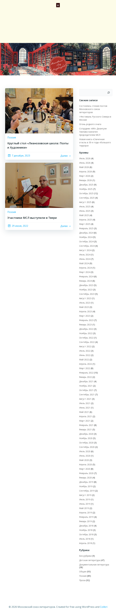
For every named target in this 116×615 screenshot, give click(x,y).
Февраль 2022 (86, 372)
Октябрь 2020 (86, 442)
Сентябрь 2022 (87, 342)
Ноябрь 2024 (85, 237)
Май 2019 (84, 508)
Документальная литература (94, 564)
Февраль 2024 (86, 276)
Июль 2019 (84, 499)
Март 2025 (84, 224)
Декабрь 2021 (86, 381)
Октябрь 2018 (86, 534)
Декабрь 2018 (86, 525)
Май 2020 (84, 460)
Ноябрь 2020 (85, 438)
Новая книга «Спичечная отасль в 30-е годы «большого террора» (95, 142)
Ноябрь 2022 (85, 333)
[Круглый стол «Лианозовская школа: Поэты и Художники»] (39, 110)
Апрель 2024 (85, 267)
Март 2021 (84, 420)
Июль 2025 (84, 206)
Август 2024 (85, 250)
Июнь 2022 (84, 355)
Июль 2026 (84, 158)
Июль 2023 (84, 302)
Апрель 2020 (85, 464)
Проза (82, 580)
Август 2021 (85, 398)
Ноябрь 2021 (85, 385)
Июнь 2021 (84, 407)
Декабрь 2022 (86, 328)
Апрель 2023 (85, 311)
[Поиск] (108, 92)
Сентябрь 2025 (87, 197)
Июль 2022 (84, 350)
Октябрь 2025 (86, 193)
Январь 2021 (85, 429)
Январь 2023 (85, 324)
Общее (82, 571)
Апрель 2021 (85, 416)
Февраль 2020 (86, 473)
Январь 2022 (85, 377)
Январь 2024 (85, 280)
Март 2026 (84, 175)
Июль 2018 (84, 538)
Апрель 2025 (85, 219)
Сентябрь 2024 (87, 245)
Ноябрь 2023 (85, 289)
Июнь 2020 (84, 455)
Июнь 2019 (84, 503)
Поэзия (11, 137)
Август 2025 (85, 202)
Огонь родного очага (90, 124)
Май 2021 (84, 412)
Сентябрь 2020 (87, 447)
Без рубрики (85, 555)
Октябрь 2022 (86, 337)
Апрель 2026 (85, 171)
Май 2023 (84, 307)
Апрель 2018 (85, 543)
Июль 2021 (84, 403)
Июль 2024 (84, 254)
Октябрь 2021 (86, 390)
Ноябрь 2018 (85, 530)
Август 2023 (85, 298)
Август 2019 (85, 495)
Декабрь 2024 (86, 232)
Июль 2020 (84, 451)
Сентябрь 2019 (87, 490)
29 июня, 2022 (20, 226)
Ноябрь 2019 (85, 486)
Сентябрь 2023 (87, 293)
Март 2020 (84, 468)
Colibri (103, 607)
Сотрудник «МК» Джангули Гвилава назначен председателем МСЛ (93, 131)
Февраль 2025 (86, 228)
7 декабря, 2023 (21, 155)
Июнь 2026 (84, 162)
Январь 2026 (85, 180)
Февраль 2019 (86, 516)
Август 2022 (85, 346)
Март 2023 (84, 315)
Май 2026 (84, 167)
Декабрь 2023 (86, 285)
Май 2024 (84, 263)
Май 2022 (84, 359)
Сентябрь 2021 (87, 394)
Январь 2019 (85, 521)
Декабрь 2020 (86, 433)
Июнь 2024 (84, 259)
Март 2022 (84, 368)
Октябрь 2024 (86, 241)
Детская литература (89, 560)
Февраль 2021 (86, 425)
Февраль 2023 (86, 320)
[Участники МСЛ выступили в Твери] (39, 185)
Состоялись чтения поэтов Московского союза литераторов (93, 109)
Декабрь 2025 (86, 184)
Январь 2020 (85, 477)
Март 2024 (84, 272)
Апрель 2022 (85, 363)
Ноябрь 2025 (85, 189)
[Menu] (58, 5)
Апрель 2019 (85, 512)
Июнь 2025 (84, 210)
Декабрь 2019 (86, 482)
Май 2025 (84, 215)
